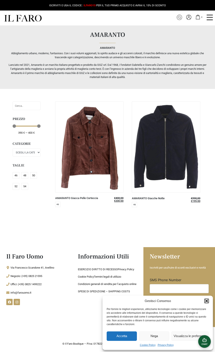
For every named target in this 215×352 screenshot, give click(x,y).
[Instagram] (17, 302)
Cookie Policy (148, 345)
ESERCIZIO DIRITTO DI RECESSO (98, 269)
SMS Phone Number (165, 280)
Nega (154, 336)
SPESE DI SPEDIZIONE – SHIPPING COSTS (104, 291)
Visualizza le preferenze (190, 336)
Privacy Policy (166, 345)
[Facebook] (9, 302)
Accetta (122, 336)
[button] (207, 301)
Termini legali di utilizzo (107, 276)
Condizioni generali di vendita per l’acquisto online (107, 284)
